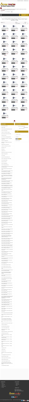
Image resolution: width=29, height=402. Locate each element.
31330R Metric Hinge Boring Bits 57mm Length (5, 84)
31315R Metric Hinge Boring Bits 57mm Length (14, 28)
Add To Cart (4, 30)
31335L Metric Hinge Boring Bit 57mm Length (23, 92)
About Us (3, 383)
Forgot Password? (18, 140)
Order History (17, 384)
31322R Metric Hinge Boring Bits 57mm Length (24, 52)
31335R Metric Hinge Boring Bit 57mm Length (5, 100)
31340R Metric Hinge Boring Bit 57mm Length (5, 115)
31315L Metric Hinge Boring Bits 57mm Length (5, 28)
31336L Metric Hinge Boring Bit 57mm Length (14, 100)
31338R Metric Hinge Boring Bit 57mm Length (14, 108)
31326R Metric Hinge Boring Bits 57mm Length (24, 69)
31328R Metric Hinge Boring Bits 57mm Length (14, 76)
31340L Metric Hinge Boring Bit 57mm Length (23, 108)
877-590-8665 (3, 10)
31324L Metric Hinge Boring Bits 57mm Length (5, 61)
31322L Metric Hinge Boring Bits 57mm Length (14, 52)
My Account (17, 383)
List (4, 22)
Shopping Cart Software (21, 399)
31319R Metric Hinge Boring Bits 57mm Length (14, 44)
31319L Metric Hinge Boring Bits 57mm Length (5, 44)
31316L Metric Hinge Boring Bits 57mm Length (24, 28)
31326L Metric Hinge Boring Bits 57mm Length (14, 69)
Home (1, 17)
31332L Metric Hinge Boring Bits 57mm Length (14, 84)
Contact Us (3, 385)
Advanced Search (4, 386)
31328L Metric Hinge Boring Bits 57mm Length (5, 76)
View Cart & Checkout (21, 128)
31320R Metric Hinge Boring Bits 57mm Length (5, 52)
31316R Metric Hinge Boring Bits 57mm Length (5, 36)
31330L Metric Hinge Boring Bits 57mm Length (24, 76)
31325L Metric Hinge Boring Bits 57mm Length (24, 61)
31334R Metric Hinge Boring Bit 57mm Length (14, 92)
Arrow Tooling (10, 399)
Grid (3, 22)
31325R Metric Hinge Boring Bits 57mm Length (5, 69)
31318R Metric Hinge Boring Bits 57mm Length (24, 36)
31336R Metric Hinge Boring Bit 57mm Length (23, 100)
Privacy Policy (3, 384)
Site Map (3, 387)
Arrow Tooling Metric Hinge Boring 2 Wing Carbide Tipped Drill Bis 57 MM (12, 17)
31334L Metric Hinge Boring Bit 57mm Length (5, 92)
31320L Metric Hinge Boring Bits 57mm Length (24, 44)
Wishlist (17, 385)
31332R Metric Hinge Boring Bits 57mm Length (24, 84)
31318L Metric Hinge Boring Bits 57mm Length (14, 36)
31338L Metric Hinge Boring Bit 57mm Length (5, 108)
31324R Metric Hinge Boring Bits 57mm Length (14, 61)
